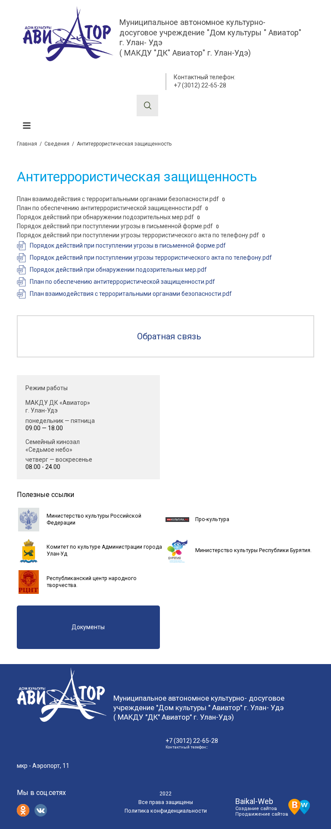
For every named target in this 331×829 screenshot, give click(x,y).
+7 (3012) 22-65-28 (200, 85)
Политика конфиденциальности (166, 811)
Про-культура (212, 519)
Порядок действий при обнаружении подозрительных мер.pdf (105, 217)
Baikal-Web (254, 801)
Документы (88, 627)
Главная (27, 144)
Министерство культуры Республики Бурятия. (253, 550)
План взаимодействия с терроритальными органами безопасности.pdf (118, 199)
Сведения (56, 144)
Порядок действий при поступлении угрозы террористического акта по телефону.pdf (138, 235)
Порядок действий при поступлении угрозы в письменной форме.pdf (115, 226)
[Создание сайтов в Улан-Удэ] (299, 806)
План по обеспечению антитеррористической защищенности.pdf (109, 208)
